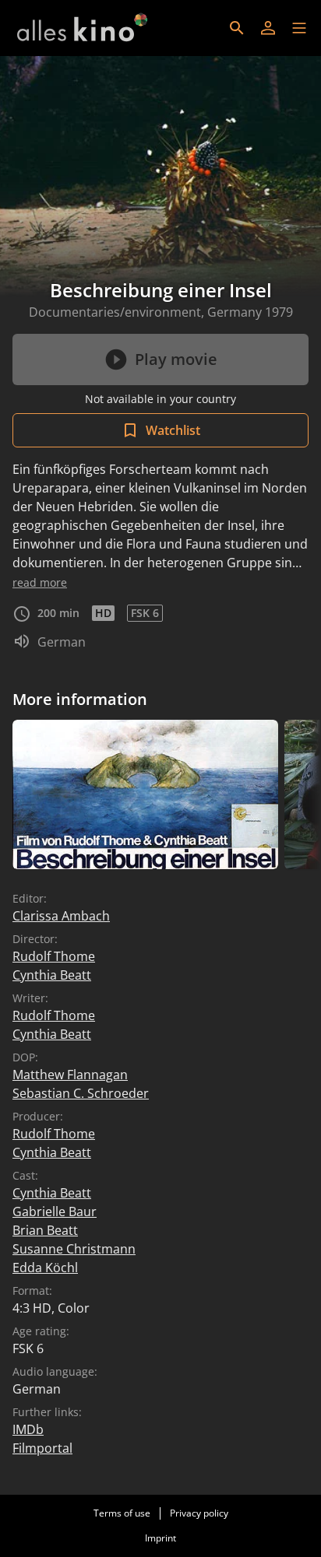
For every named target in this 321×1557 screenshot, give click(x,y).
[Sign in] (268, 28)
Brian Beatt (45, 1230)
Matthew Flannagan (70, 1074)
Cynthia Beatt (51, 975)
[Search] (236, 28)
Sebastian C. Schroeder (80, 1093)
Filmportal (42, 1448)
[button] (299, 28)
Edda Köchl (45, 1267)
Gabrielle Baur (54, 1211)
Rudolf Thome (53, 956)
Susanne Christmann (74, 1248)
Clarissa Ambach (61, 915)
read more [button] (39, 582)
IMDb (28, 1429)
